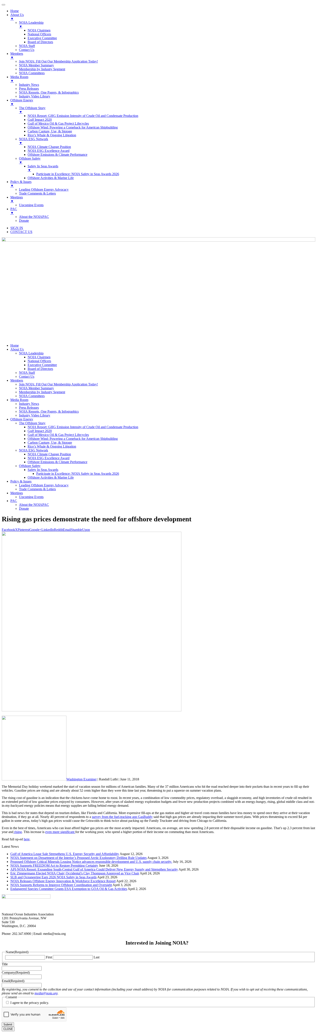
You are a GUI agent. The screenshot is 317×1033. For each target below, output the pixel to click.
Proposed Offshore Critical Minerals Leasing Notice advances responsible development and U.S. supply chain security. (91, 861)
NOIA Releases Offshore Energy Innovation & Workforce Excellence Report (63, 881)
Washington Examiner (81, 779)
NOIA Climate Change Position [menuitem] (49, 147)
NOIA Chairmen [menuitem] (39, 30)
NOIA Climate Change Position (49, 454)
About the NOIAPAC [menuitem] (34, 217)
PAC (13, 501)
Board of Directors (40, 369)
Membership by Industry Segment (42, 392)
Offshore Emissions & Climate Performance (57, 462)
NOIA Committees (32, 396)
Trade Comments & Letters (37, 489)
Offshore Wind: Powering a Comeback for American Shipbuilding (73, 438)
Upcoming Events (31, 497)
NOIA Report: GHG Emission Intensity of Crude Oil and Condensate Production (83, 427)
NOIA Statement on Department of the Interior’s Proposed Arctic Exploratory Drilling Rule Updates (78, 858)
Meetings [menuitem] (16, 199)
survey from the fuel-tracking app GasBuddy (122, 817)
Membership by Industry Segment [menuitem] (42, 69)
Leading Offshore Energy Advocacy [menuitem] (44, 189)
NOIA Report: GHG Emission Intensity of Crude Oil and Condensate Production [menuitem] (83, 116)
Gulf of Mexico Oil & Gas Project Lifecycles (58, 435)
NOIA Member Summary (36, 388)
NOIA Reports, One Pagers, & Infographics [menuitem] (49, 92)
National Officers (39, 361)
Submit (7, 1024)
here (27, 839)
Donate (24, 508)
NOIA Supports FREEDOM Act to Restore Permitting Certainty (54, 865)
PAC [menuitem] (13, 211)
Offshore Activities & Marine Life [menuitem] (51, 178)
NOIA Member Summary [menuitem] (36, 65)
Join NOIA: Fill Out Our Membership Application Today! (58, 384)
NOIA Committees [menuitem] (32, 73)
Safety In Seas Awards (43, 470)
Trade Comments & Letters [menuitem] (37, 193)
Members (16, 380)
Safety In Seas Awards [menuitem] (43, 168)
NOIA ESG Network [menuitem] (33, 141)
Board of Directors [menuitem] (40, 42)
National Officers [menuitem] (39, 34)
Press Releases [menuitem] (29, 88)
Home (14, 345)
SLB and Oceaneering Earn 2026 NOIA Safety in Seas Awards (53, 877)
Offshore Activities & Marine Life (51, 477)
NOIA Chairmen (39, 357)
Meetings (16, 493)
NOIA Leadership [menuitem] (31, 24)
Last (96, 957)
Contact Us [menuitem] (26, 50)
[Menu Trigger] (3, 4)
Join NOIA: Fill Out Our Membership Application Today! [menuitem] (58, 61)
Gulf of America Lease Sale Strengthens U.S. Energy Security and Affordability (64, 854)
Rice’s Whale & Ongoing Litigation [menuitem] (52, 135)
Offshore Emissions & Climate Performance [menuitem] (57, 154)
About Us (17, 349)
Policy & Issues (20, 481)
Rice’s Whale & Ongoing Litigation (52, 446)
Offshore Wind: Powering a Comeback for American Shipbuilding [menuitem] (73, 127)
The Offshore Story (32, 423)
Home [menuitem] (14, 11)
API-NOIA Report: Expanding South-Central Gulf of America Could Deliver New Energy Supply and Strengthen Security (94, 869)
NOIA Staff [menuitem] (27, 46)
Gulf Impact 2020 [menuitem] (40, 119)
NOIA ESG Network (33, 450)
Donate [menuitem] (24, 220)
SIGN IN (16, 228)
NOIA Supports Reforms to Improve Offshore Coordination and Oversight (61, 885)
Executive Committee (42, 365)
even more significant (60, 832)
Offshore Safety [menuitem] (30, 160)
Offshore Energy (21, 419)
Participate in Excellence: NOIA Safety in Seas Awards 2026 (77, 473)
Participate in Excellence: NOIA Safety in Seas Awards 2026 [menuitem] (77, 174)
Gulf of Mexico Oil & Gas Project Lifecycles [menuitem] (58, 123)
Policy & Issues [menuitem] (20, 183)
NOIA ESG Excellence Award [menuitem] (48, 151)
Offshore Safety (30, 466)
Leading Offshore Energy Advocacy (44, 485)
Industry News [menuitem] (29, 84)
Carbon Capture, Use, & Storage (50, 442)
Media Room (19, 400)
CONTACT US (21, 232)
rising (17, 832)
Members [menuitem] (16, 55)
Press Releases (29, 407)
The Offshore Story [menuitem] (32, 110)
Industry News (29, 404)
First (49, 957)
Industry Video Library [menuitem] (34, 96)
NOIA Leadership (31, 353)
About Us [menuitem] (17, 16)
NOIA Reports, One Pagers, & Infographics (49, 411)
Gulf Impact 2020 (40, 431)
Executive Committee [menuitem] (42, 38)
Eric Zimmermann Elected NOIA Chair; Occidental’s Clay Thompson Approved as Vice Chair (74, 873)
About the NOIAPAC (34, 504)
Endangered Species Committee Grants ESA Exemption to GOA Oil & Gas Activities (68, 889)
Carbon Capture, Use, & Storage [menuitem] (50, 131)
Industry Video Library (34, 415)
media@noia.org (46, 993)
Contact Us (26, 376)
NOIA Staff (27, 372)
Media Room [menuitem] (19, 79)
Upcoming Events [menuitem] (31, 205)
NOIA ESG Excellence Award (48, 458)
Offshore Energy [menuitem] (21, 102)
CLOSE (8, 1029)
